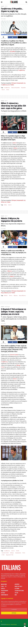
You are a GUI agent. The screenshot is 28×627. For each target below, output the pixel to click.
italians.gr (8, 624)
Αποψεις (17, 584)
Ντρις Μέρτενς (22, 295)
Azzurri (17, 588)
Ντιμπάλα (23, 87)
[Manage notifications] (25, 624)
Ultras (3, 592)
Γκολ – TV (3, 586)
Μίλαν (5, 204)
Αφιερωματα (4, 595)
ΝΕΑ (16, 595)
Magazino (4, 584)
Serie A (6, 6)
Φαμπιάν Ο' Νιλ (9, 554)
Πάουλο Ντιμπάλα (15, 87)
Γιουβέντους (7, 87)
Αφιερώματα (7, 306)
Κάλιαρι (12, 552)
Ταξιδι (16, 592)
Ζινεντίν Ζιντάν (5, 552)
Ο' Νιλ (3, 554)
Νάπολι (6, 295)
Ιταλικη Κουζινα (19, 590)
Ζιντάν (17, 550)
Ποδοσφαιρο (4, 590)
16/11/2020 (3, 18)
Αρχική (2, 6)
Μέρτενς (16, 295)
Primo (7, 89)
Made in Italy (18, 586)
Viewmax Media (14, 624)
